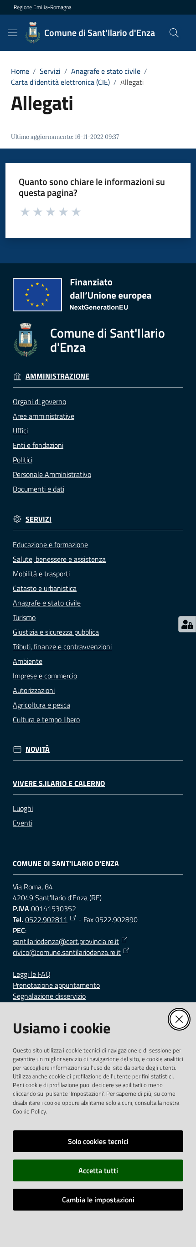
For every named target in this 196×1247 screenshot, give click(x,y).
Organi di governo (39, 401)
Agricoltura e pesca (41, 704)
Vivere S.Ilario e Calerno (59, 783)
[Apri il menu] (12, 32)
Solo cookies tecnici (98, 1141)
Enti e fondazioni (38, 445)
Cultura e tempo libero (46, 719)
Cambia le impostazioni (98, 1199)
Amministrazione (57, 376)
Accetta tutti (98, 1170)
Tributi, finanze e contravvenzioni (62, 646)
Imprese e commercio (45, 675)
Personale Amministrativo (52, 474)
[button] (174, 33)
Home (20, 71)
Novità (38, 749)
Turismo (24, 617)
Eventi (22, 822)
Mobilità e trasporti (41, 573)
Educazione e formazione (50, 544)
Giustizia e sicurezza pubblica (56, 631)
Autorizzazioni (34, 690)
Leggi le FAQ (32, 974)
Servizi (50, 71)
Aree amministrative (43, 416)
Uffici (20, 430)
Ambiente (27, 661)
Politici (22, 459)
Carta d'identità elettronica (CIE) (60, 82)
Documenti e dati (38, 488)
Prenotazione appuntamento (56, 985)
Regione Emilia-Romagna (43, 7)
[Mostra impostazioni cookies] (187, 624)
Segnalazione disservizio (49, 995)
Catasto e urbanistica (45, 588)
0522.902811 (46, 919)
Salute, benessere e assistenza (59, 559)
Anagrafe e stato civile (105, 71)
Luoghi (23, 808)
